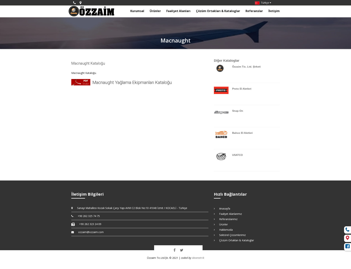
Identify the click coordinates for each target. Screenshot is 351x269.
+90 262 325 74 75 (87, 216)
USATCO (237, 154)
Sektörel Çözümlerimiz (231, 235)
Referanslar (254, 11)
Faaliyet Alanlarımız (229, 214)
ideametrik (198, 258)
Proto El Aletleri (241, 88)
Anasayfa (223, 208)
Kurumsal (137, 11)
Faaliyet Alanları (178, 11)
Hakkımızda (225, 229)
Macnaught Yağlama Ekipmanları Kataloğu (132, 82)
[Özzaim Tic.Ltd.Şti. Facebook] (174, 250)
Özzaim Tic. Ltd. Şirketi (246, 66)
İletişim (274, 11)
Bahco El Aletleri (242, 132)
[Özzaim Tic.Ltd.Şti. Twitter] (181, 250)
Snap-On (237, 110)
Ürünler (155, 11)
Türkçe (264, 2)
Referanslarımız (227, 219)
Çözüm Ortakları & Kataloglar (218, 11)
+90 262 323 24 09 (89, 224)
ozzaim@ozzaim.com (91, 232)
